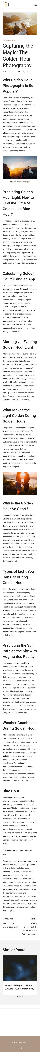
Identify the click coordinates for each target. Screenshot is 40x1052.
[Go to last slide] (5, 975)
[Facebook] (18, 1048)
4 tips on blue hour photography (10, 923)
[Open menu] (35, 4)
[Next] (34, 975)
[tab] (17, 996)
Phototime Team (10, 72)
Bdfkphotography (23, 182)
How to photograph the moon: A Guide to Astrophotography (29, 926)
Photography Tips (10, 40)
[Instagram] (22, 1048)
